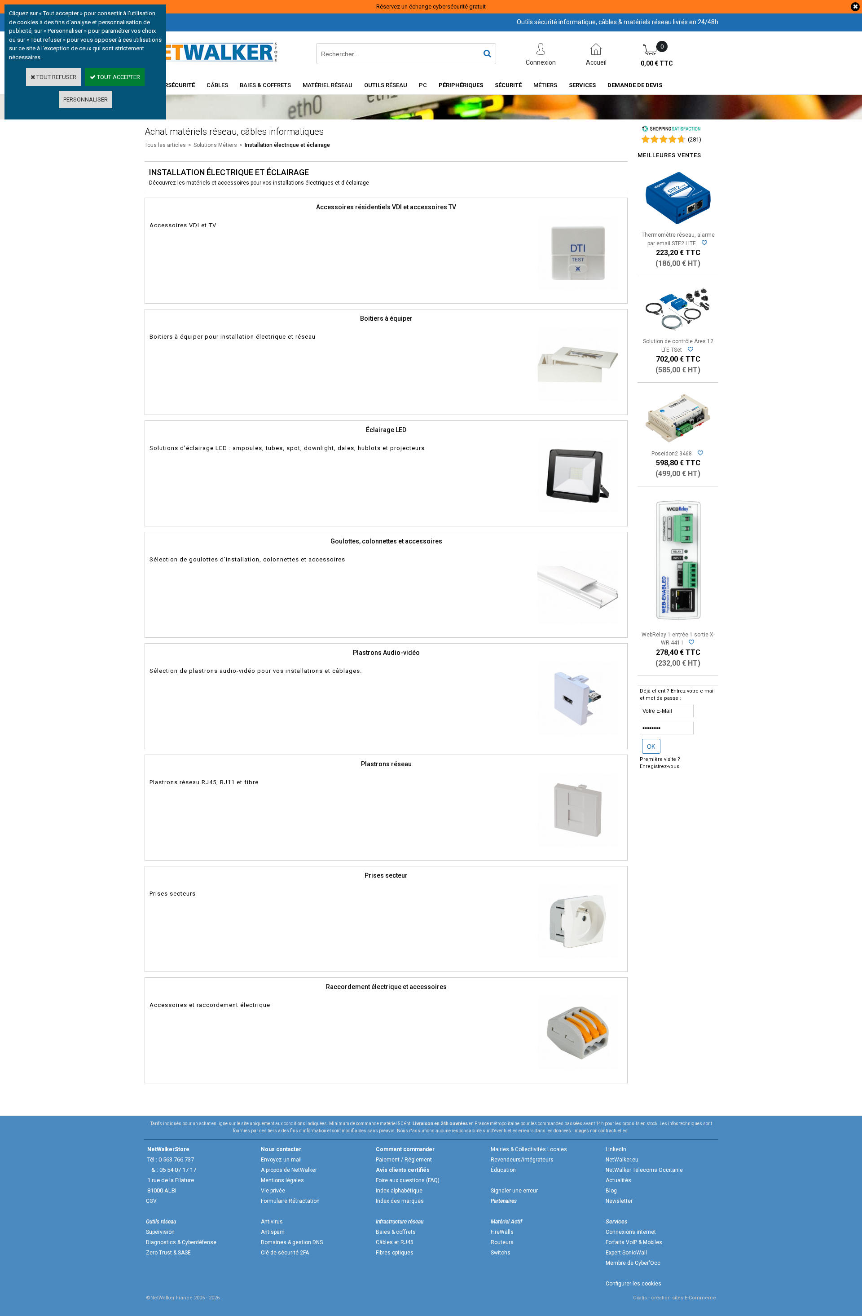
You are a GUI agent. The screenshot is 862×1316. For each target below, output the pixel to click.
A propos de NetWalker (289, 1170)
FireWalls (502, 1232)
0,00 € (657, 63)
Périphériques (461, 85)
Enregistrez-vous (659, 766)
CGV (151, 1201)
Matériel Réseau (327, 85)
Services (582, 85)
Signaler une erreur (514, 1191)
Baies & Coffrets (265, 85)
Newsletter (619, 1201)
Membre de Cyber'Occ (633, 1263)
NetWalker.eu (622, 1160)
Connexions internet (631, 1232)
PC (423, 85)
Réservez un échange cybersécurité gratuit (431, 6)
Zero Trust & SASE (168, 1253)
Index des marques (400, 1201)
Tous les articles (165, 145)
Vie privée (273, 1191)
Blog (611, 1191)
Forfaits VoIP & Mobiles (634, 1242)
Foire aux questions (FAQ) (408, 1180)
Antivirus (272, 1222)
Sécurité (508, 85)
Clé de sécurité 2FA (285, 1253)
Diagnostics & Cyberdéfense (181, 1242)
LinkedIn (616, 1149)
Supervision (160, 1232)
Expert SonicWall (626, 1253)
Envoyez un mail (281, 1160)
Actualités (618, 1180)
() (694, 139)
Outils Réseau (385, 85)
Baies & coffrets (396, 1232)
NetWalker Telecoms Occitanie (644, 1170)
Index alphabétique (399, 1191)
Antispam (273, 1232)
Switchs (500, 1253)
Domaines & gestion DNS (292, 1242)
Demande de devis (634, 85)
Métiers (545, 85)
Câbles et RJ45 (394, 1242)
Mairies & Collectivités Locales (529, 1149)
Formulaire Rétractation (290, 1201)
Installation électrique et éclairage (287, 145)
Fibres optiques (394, 1253)
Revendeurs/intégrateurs (522, 1160)
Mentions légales (282, 1180)
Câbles (217, 85)
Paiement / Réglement (404, 1160)
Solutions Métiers (215, 145)
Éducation (503, 1170)
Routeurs (502, 1242)
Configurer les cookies (633, 1284)
